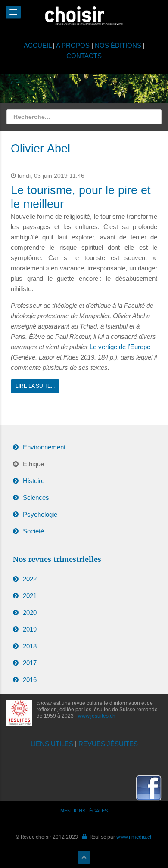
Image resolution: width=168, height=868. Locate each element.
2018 (30, 646)
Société (33, 531)
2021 (30, 595)
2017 (30, 662)
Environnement (44, 447)
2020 (30, 612)
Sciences (36, 497)
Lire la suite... (35, 386)
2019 (30, 629)
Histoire (33, 480)
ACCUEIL (38, 45)
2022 (30, 579)
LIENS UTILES (52, 743)
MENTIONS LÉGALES (84, 810)
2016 (30, 679)
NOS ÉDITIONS (118, 45)
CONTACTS (84, 55)
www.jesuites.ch (96, 716)
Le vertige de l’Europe (120, 346)
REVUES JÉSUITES (108, 743)
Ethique (33, 464)
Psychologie (40, 514)
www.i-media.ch (134, 836)
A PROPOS (73, 45)
